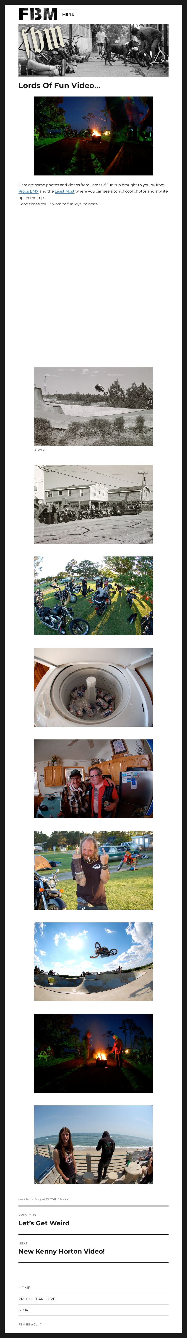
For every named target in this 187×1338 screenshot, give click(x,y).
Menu (68, 14)
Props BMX (28, 191)
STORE (24, 1310)
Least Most (65, 191)
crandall (24, 1199)
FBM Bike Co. (28, 1324)
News (64, 1199)
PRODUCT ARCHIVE (36, 1299)
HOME (24, 1288)
